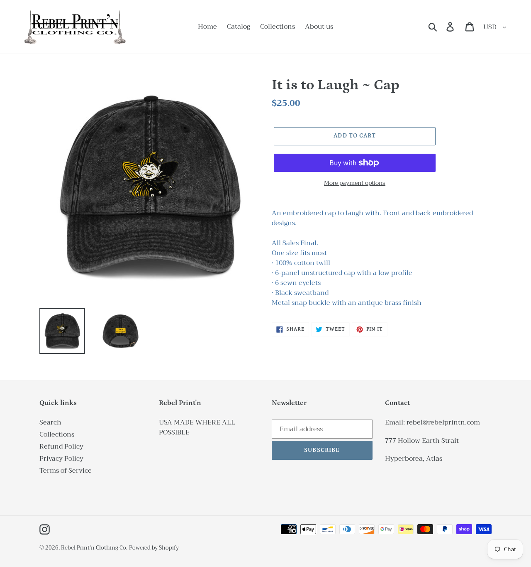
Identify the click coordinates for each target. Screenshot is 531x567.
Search (50, 422)
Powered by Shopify (154, 547)
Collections (56, 434)
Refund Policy (61, 446)
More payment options (354, 183)
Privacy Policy (61, 458)
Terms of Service (65, 470)
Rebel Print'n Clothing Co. (94, 547)
